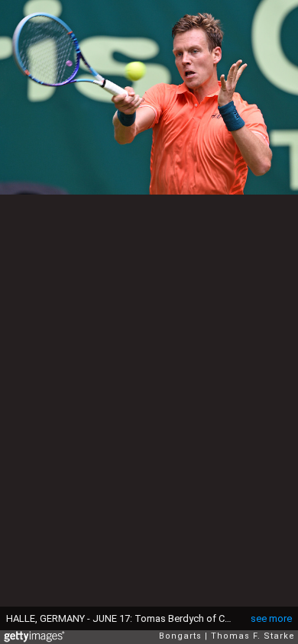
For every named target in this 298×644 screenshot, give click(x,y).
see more (271, 618)
